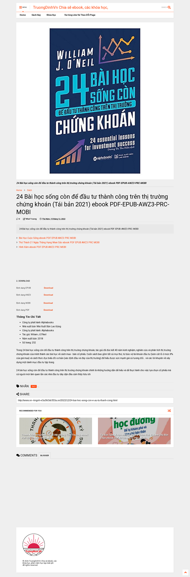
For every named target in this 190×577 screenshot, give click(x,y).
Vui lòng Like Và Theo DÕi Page (79, 15)
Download (48, 288)
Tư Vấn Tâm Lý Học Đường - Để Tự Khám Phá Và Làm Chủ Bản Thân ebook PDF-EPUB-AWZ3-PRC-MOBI (134, 436)
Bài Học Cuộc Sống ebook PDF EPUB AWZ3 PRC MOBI (47, 238)
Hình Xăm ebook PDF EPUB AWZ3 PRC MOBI (42, 247)
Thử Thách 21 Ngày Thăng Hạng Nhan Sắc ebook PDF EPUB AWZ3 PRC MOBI (59, 242)
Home (22, 15)
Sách (29, 190)
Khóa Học (51, 15)
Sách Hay (36, 15)
